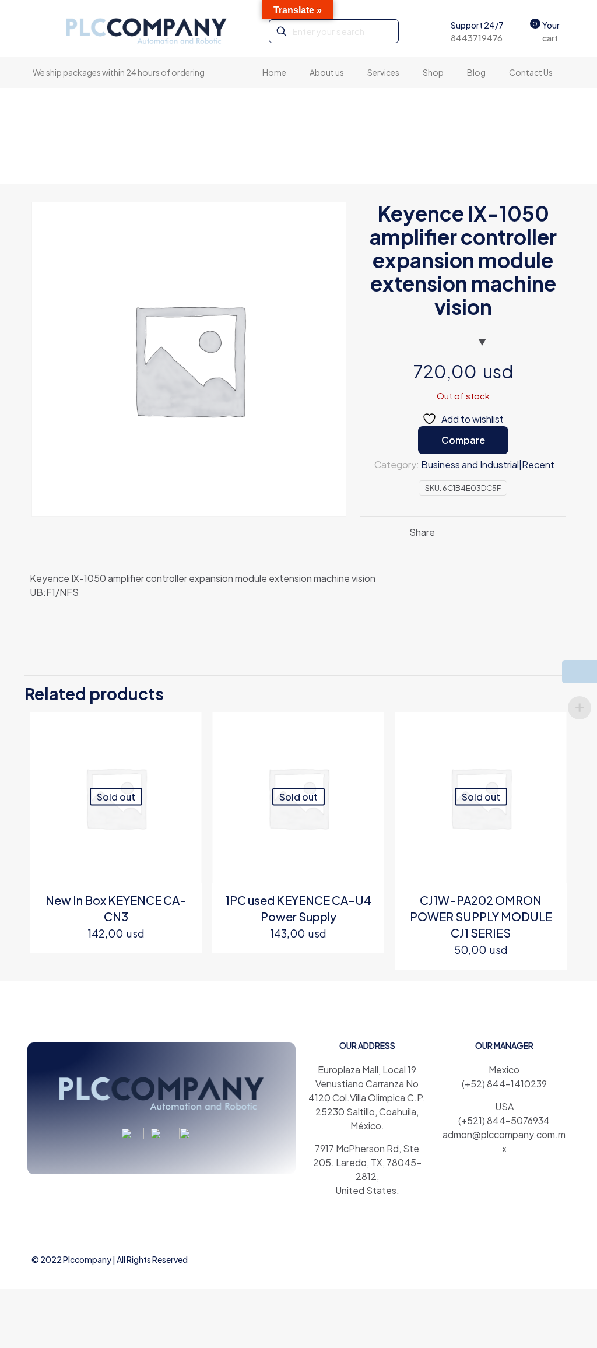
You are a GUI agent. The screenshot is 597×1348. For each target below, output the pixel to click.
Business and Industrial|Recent (487, 464)
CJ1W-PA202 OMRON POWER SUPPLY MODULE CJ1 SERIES (481, 916)
